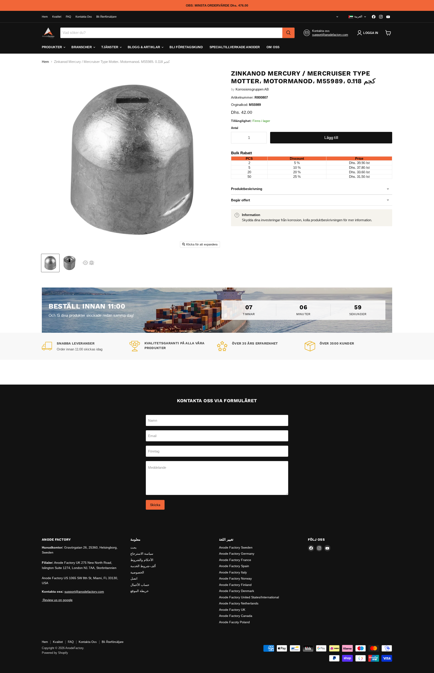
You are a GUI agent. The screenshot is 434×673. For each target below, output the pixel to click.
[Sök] (288, 33)
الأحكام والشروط (141, 560)
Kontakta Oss (83, 16)
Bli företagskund (186, 47)
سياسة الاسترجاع (141, 553)
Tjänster (110, 47)
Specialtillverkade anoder (235, 47)
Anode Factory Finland (235, 585)
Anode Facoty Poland (234, 622)
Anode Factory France (235, 560)
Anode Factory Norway (235, 578)
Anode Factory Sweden (235, 547)
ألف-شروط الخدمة (143, 566)
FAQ (68, 16)
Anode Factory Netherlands (238, 603)
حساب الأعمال (139, 585)
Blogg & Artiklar (144, 47)
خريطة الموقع (139, 591)
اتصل (133, 578)
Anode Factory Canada (235, 616)
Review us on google (57, 600)
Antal (234, 128)
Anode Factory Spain (234, 566)
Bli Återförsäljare (106, 16)
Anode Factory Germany (236, 553)
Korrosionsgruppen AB (252, 89)
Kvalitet (56, 16)
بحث (133, 547)
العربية (358, 16)
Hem (45, 16)
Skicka (155, 505)
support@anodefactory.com (330, 34)
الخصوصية (137, 572)
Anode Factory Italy (233, 572)
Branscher (81, 47)
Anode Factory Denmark (236, 591)
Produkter (52, 47)
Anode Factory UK (232, 609)
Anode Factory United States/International (249, 597)
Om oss (273, 47)
